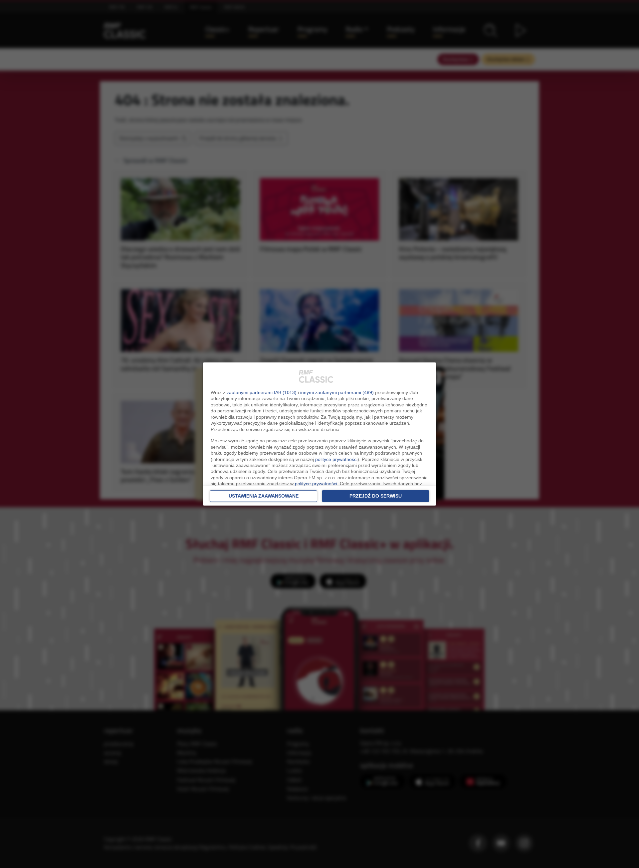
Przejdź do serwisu (375, 496)
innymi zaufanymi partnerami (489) (337, 392)
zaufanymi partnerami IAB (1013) (262, 392)
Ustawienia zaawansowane (264, 496)
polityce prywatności (336, 459)
